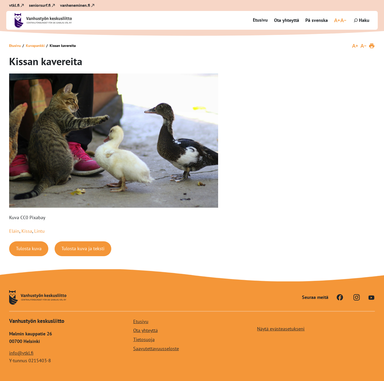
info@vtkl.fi (21, 353)
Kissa (26, 231)
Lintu (39, 231)
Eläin (14, 231)
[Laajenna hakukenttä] (361, 20)
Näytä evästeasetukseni (281, 329)
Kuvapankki (35, 45)
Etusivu (260, 20)
